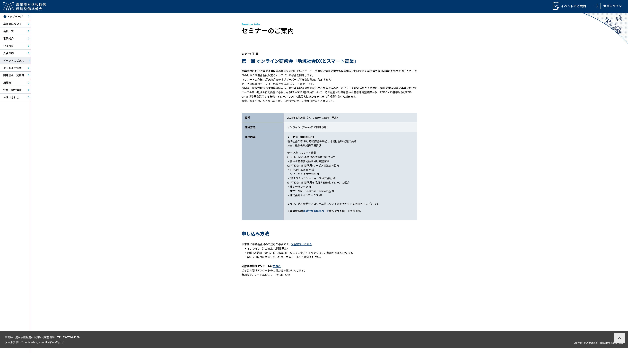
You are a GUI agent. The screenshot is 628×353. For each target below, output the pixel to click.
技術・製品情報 (12, 90)
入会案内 (8, 53)
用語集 (7, 82)
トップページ (15, 16)
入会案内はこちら (301, 244)
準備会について (12, 24)
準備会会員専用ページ (316, 211)
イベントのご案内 (13, 60)
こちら (277, 266)
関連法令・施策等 (13, 75)
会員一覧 (8, 31)
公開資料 (8, 46)
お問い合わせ (11, 97)
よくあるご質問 (12, 68)
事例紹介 (8, 38)
